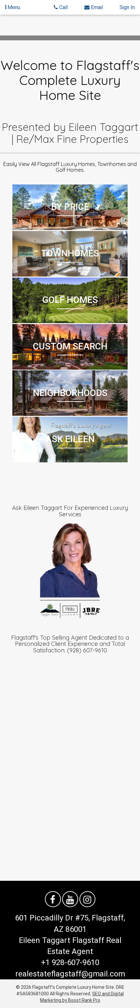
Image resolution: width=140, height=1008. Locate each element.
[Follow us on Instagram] (87, 899)
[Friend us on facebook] (53, 899)
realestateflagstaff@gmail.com (70, 973)
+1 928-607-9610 (70, 962)
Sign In (127, 7)
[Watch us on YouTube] (70, 899)
